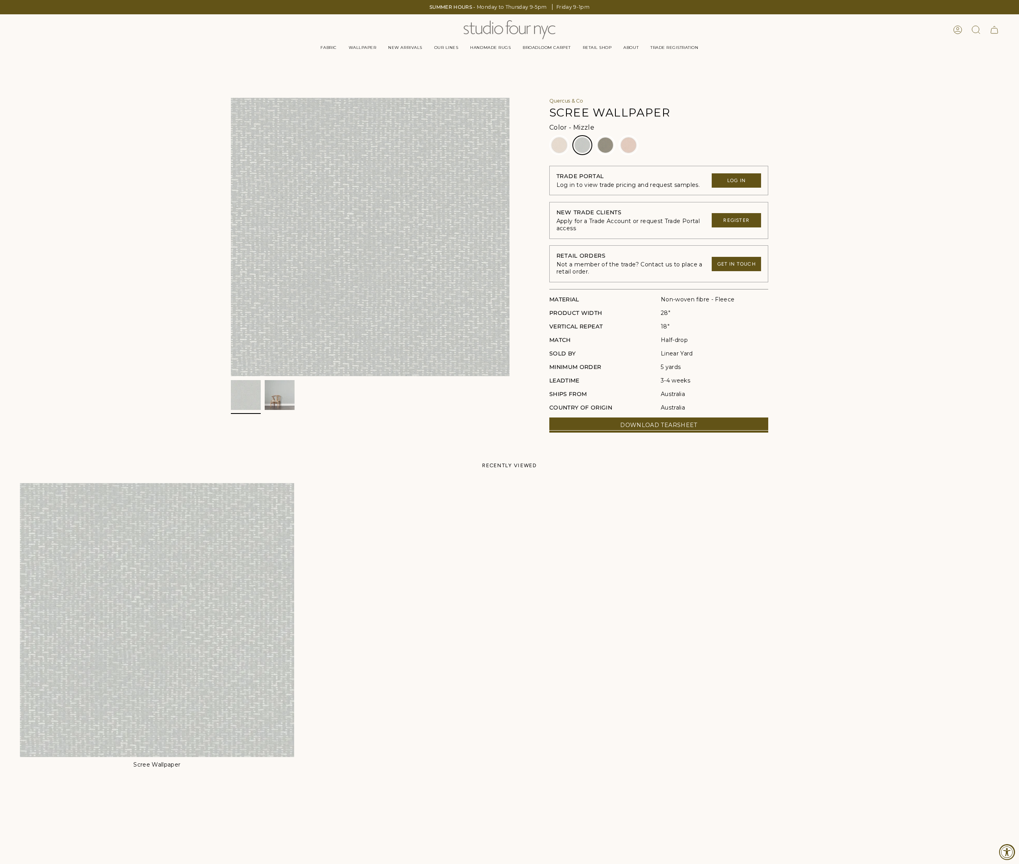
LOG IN (736, 180)
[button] (328, 47)
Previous (231, 237)
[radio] (559, 145)
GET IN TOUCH (736, 264)
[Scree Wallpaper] (157, 620)
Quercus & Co (566, 101)
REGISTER (736, 220)
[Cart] (994, 30)
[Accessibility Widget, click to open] (1007, 852)
